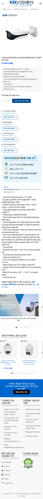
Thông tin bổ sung (11, 189)
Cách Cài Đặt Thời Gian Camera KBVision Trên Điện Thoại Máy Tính (22, 319)
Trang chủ (6, 9)
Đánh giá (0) (9, 192)
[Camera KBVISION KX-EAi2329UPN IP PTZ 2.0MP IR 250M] (11, 349)
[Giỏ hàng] (40, 3)
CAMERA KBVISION (20, 9)
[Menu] (3, 3)
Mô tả (6, 187)
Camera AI (34, 9)
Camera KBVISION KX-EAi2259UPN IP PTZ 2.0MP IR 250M (33, 362)
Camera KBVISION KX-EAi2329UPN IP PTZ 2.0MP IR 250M (11, 362)
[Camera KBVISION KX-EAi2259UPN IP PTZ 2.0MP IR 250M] (33, 349)
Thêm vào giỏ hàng (21, 101)
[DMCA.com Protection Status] (28, 463)
